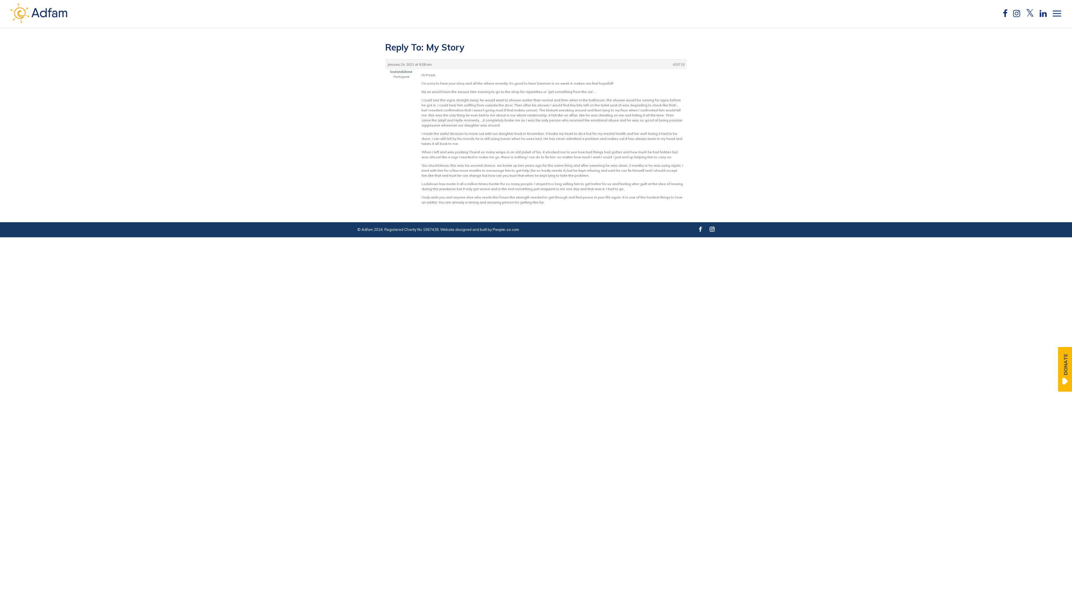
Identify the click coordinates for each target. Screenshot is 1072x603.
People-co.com (506, 229)
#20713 (679, 64)
